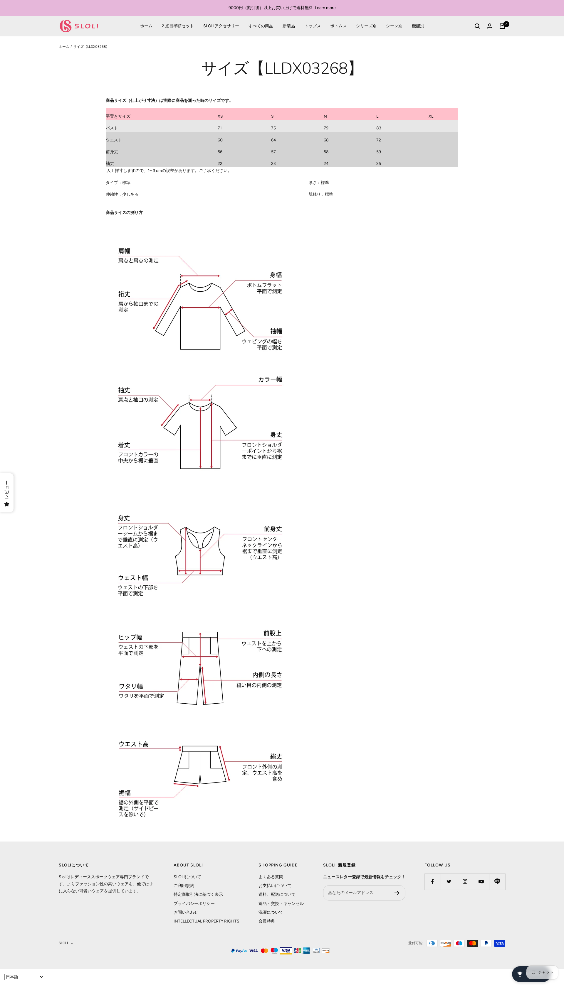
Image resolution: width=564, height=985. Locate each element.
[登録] (397, 893)
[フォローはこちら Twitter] (449, 882)
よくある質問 (270, 876)
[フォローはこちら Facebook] (432, 882)
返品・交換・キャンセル (281, 903)
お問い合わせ (186, 912)
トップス (312, 25)
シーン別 (394, 25)
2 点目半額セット (178, 25)
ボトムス (338, 25)
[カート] (502, 26)
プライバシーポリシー (194, 903)
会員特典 (266, 921)
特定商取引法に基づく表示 (198, 894)
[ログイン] (489, 26)
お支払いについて (274, 885)
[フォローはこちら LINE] (497, 882)
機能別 (418, 25)
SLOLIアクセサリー (221, 25)
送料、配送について (277, 894)
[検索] (477, 26)
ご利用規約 (184, 885)
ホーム (146, 25)
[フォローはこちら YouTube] (481, 882)
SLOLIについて (187, 876)
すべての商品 (261, 25)
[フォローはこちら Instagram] (465, 882)
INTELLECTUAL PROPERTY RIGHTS (206, 921)
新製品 (289, 25)
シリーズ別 (366, 25)
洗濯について (270, 912)
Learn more (325, 7)
